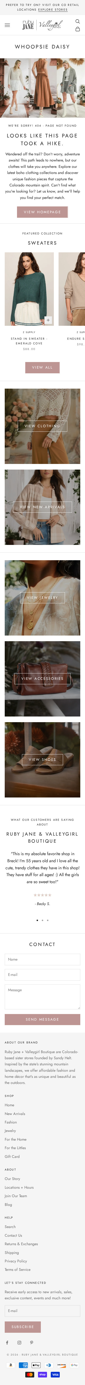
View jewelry (42, 597)
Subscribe (23, 1326)
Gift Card (12, 1156)
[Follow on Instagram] (19, 1342)
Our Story (12, 1178)
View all (42, 367)
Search (10, 1226)
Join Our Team (16, 1196)
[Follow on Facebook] (7, 1342)
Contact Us (13, 1235)
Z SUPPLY (29, 332)
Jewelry (10, 1130)
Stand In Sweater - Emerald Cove (29, 341)
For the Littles (15, 1148)
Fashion (11, 1122)
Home (9, 1105)
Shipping (12, 1252)
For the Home (15, 1139)
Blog (8, 1204)
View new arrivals (42, 507)
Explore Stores (53, 10)
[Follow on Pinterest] (31, 1342)
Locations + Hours (19, 1187)
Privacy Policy (16, 1261)
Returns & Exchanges (21, 1244)
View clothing (42, 426)
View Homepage (42, 212)
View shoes (42, 759)
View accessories (42, 678)
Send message (42, 1019)
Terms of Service (17, 1269)
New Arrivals (15, 1113)
